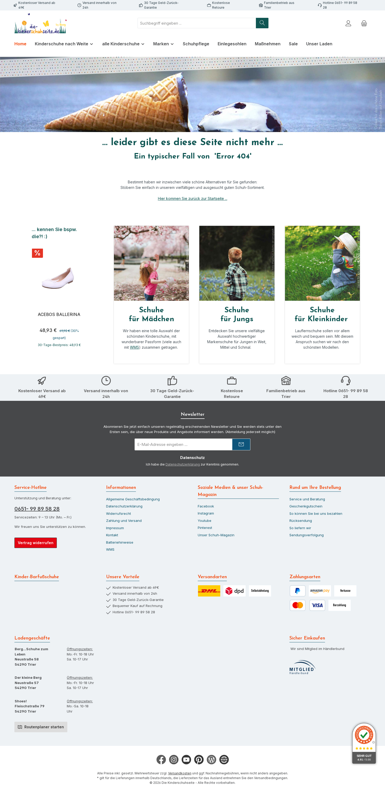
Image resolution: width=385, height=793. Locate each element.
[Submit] (241, 444)
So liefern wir (300, 528)
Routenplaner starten (43, 727)
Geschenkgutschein (305, 506)
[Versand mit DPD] (234, 591)
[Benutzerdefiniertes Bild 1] (302, 667)
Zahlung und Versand (124, 520)
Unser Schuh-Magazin (216, 535)
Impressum (115, 528)
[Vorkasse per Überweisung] (345, 591)
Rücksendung (300, 520)
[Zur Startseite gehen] (40, 23)
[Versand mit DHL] (209, 591)
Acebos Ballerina (59, 314)
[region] (59, 289)
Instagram (206, 513)
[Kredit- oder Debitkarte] (307, 605)
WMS (134, 347)
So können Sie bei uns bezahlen (315, 513)
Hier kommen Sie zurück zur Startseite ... (192, 198)
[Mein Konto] (348, 23)
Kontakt (112, 535)
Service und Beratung (307, 499)
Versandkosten (179, 773)
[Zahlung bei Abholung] (339, 605)
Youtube (204, 520)
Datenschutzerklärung (183, 464)
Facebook (206, 506)
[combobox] (197, 23)
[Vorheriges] (31, 289)
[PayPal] (297, 591)
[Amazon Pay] (320, 591)
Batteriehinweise (119, 542)
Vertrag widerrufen (35, 542)
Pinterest (205, 528)
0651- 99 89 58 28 (37, 509)
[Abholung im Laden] (260, 591)
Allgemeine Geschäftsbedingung (133, 499)
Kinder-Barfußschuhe (36, 577)
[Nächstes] (87, 289)
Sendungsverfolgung (306, 535)
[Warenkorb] (364, 23)
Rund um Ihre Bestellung (315, 487)
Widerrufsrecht (118, 513)
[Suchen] (262, 23)
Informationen (121, 487)
